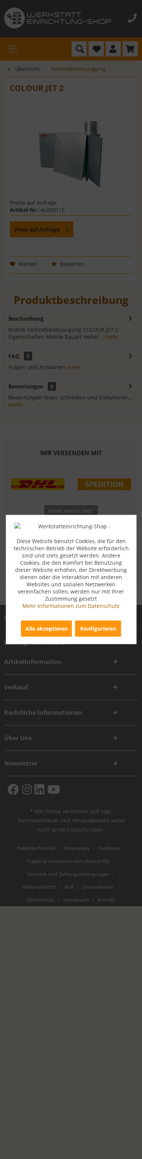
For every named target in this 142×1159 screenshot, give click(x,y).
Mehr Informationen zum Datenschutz (71, 605)
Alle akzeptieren (46, 628)
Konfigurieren (98, 628)
